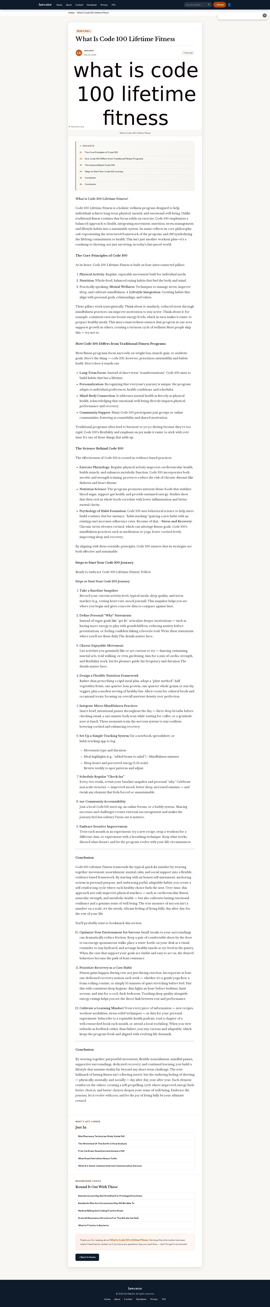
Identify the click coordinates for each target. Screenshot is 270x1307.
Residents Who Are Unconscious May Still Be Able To (106, 1203)
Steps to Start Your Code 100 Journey (104, 171)
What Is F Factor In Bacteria (93, 1225)
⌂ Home (220, 4)
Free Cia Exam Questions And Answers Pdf (101, 1150)
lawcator (45, 4)
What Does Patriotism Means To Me (97, 1158)
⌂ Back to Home (87, 1257)
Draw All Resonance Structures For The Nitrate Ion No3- (108, 1217)
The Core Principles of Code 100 (101, 152)
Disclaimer (92, 5)
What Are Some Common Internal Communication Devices (110, 1165)
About (69, 5)
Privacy (104, 5)
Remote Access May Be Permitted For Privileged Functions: (110, 1195)
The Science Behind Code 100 (100, 165)
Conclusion (90, 177)
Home (59, 5)
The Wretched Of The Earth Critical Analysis (102, 1143)
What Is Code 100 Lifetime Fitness (129, 1240)
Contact (79, 5)
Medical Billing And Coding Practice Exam (100, 1210)
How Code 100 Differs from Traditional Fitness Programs (114, 158)
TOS (113, 5)
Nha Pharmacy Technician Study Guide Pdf (101, 1136)
